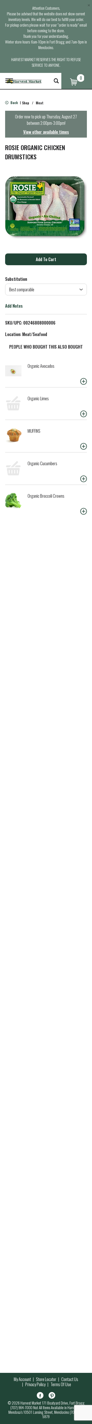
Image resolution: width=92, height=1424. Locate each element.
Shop (25, 102)
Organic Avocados (41, 366)
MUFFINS (34, 431)
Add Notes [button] (14, 306)
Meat (39, 102)
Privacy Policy (35, 1384)
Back (14, 102)
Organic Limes (38, 398)
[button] (46, 259)
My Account (22, 1379)
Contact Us (69, 1379)
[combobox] (46, 289)
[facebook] (40, 1396)
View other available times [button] (46, 132)
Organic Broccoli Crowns (46, 496)
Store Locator (46, 1379)
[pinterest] (52, 1396)
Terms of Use (61, 1384)
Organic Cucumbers (42, 463)
